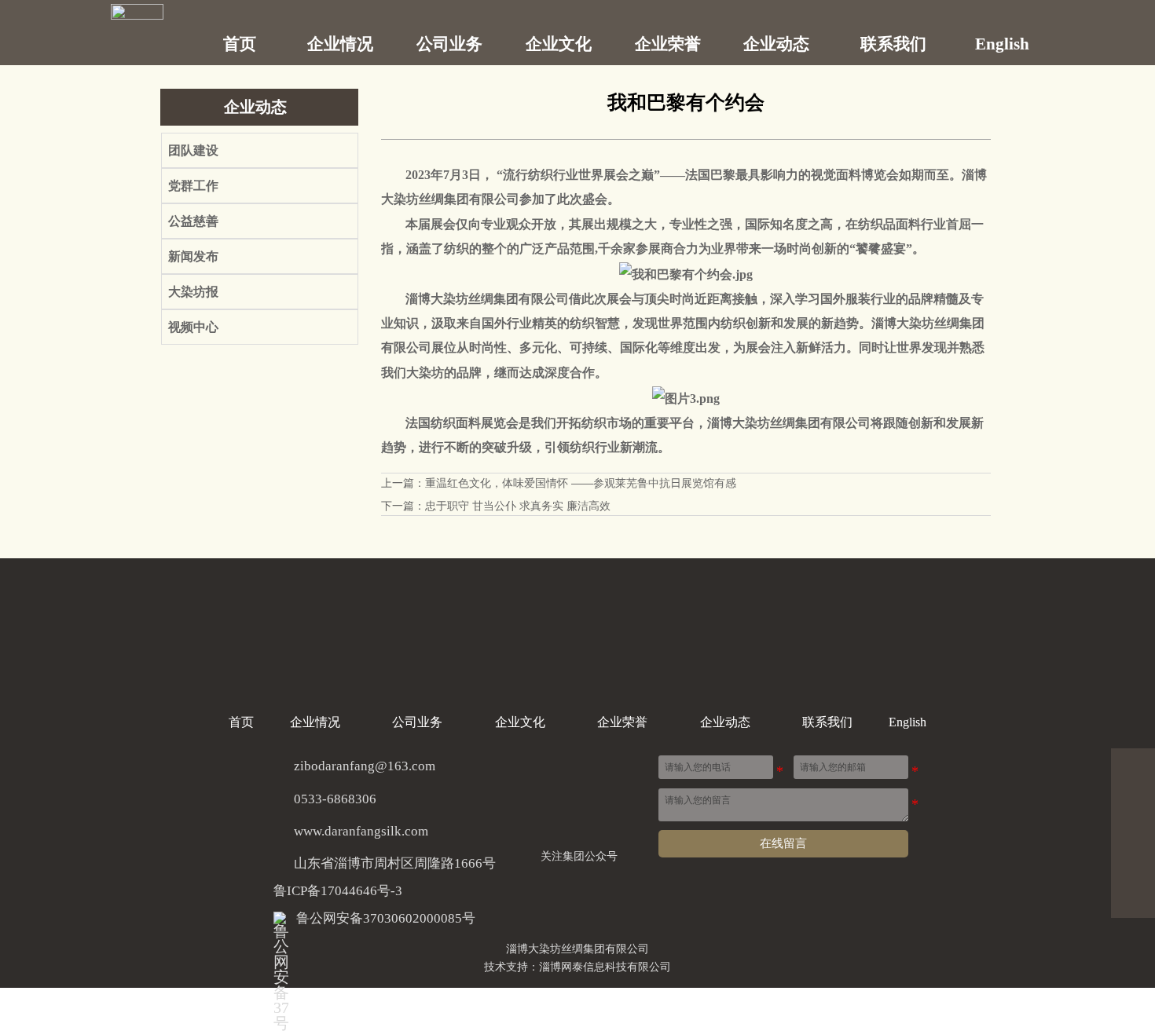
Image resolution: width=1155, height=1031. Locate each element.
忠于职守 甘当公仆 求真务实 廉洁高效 (517, 505)
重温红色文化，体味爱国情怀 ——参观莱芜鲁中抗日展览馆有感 (580, 483)
